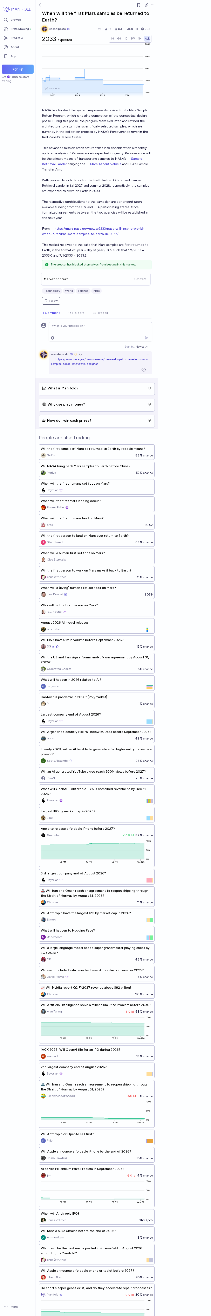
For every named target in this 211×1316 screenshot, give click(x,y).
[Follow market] (139, 5)
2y (80, 354)
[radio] (112, 39)
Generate (140, 279)
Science (83, 291)
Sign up (17, 69)
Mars (96, 291)
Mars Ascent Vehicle (105, 164)
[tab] (51, 313)
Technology (52, 291)
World (69, 291)
